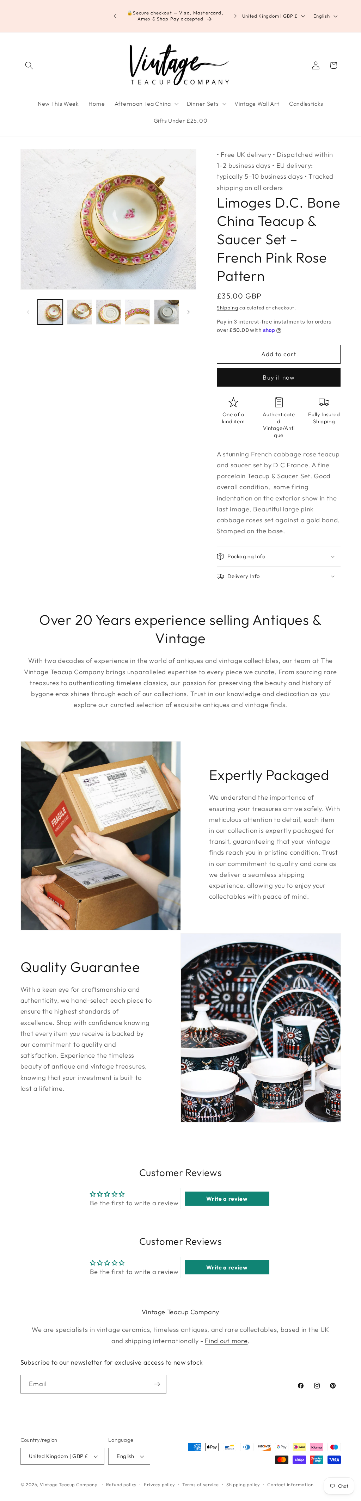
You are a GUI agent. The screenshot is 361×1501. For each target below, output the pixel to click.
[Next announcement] (235, 16)
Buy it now (279, 377)
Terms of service (200, 1484)
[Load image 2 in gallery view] (79, 312)
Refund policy (121, 1484)
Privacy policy (159, 1484)
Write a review (227, 1198)
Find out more (226, 1341)
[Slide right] (188, 312)
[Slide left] (28, 312)
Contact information (290, 1484)
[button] (29, 65)
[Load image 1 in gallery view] (50, 312)
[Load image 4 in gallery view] (137, 312)
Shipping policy (243, 1484)
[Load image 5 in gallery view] (166, 312)
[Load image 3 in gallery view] (108, 312)
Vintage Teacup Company (68, 1484)
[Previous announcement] (115, 16)
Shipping (227, 307)
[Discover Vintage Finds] (157, 1384)
